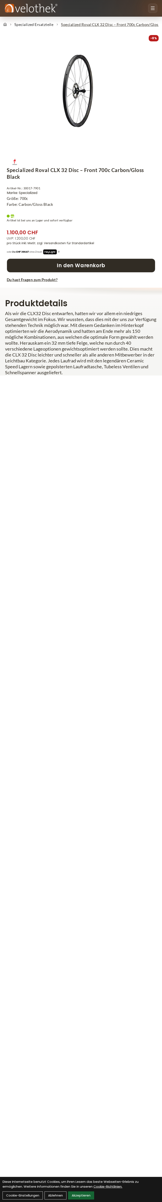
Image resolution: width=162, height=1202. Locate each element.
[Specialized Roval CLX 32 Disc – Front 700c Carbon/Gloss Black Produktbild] (81, 98)
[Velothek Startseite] (31, 8)
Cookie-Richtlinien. (107, 1186)
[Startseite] (5, 24)
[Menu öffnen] (152, 8)
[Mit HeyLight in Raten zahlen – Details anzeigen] (59, 252)
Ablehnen (55, 1195)
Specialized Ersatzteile (33, 24)
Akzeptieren (81, 1195)
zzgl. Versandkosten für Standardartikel (65, 243)
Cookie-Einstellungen (22, 1195)
